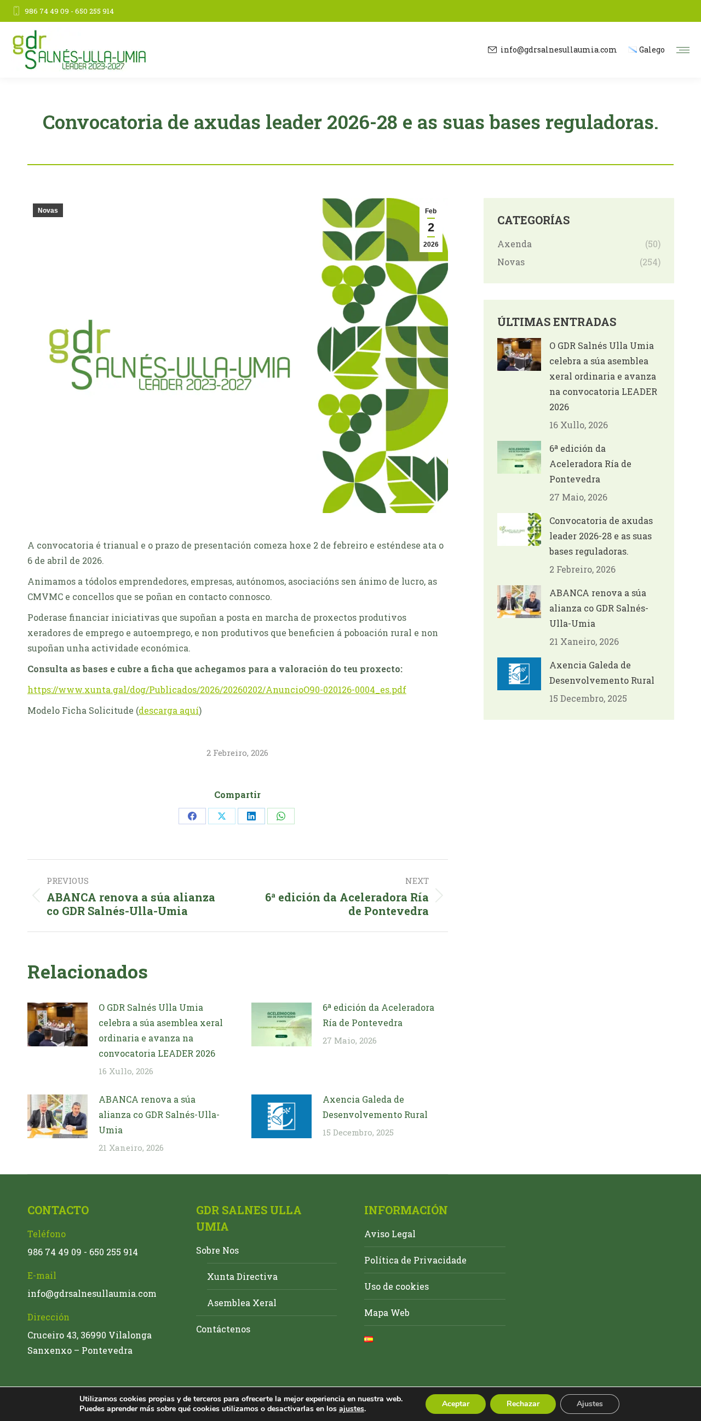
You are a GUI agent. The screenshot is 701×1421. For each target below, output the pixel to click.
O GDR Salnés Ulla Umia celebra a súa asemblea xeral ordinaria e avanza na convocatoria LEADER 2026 (161, 1030)
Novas (48, 210)
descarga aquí (169, 710)
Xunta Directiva (242, 1276)
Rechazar (523, 1404)
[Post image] (57, 1024)
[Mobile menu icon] (683, 50)
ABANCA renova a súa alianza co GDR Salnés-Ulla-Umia (159, 1114)
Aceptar (455, 1404)
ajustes (351, 1409)
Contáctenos (223, 1329)
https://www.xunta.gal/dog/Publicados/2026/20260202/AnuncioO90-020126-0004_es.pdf (216, 689)
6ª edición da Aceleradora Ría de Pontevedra (378, 1014)
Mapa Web (387, 1312)
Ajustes (590, 1404)
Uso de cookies (396, 1286)
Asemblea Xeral (242, 1302)
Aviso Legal (390, 1233)
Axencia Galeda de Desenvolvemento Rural (375, 1106)
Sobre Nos (217, 1250)
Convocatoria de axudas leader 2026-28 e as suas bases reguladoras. (601, 536)
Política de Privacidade (415, 1260)
